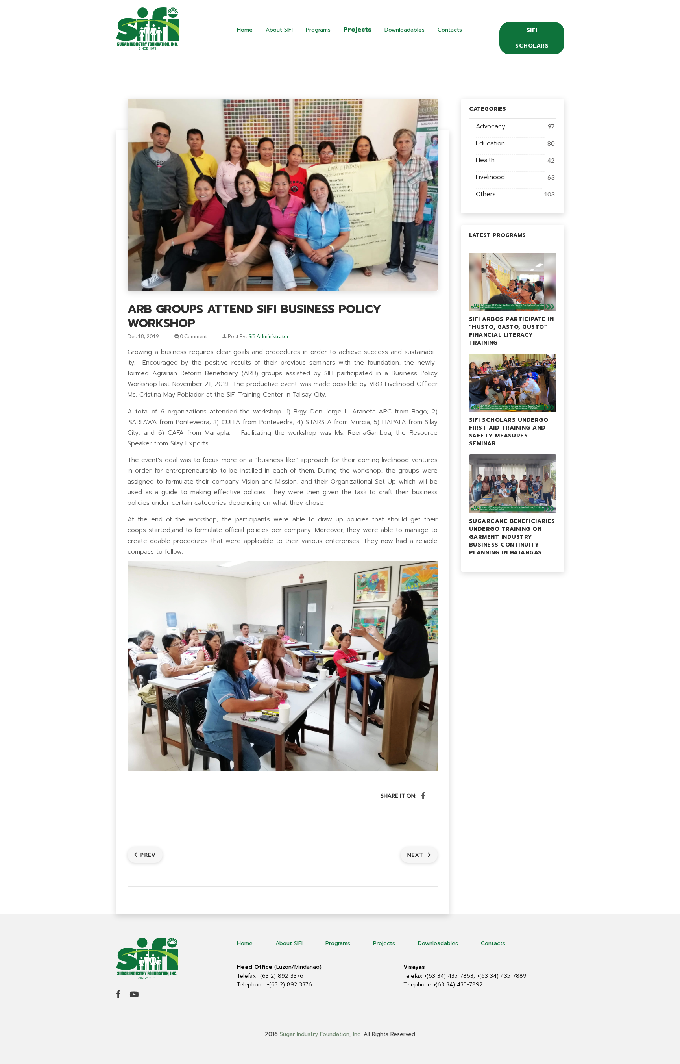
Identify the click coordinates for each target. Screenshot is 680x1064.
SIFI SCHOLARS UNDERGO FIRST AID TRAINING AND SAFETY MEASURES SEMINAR (509, 432)
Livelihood (490, 177)
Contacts (450, 30)
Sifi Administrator (269, 336)
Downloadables (404, 30)
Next (416, 854)
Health (485, 160)
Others (486, 194)
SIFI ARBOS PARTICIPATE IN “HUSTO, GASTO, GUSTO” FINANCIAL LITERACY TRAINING (511, 331)
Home (245, 30)
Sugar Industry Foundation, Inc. (321, 1034)
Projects (357, 29)
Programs (318, 30)
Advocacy (490, 126)
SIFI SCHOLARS (532, 38)
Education (490, 143)
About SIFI (279, 30)
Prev (148, 854)
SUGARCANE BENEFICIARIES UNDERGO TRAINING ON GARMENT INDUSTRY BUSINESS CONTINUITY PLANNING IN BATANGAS (512, 537)
